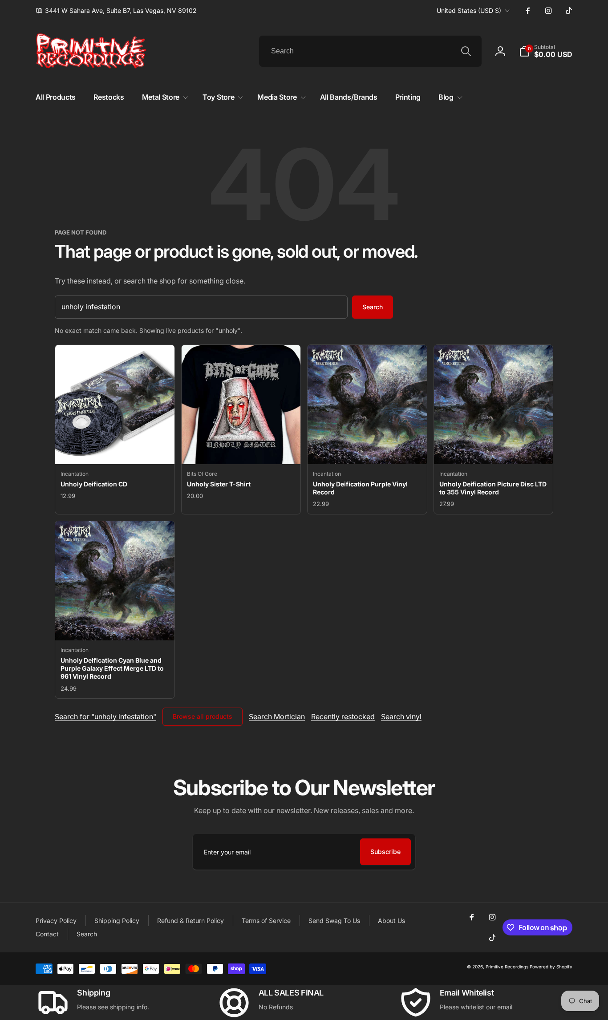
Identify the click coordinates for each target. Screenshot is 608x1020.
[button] (545, 51)
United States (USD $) (469, 10)
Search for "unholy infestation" (105, 716)
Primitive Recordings (507, 966)
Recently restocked (343, 716)
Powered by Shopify (551, 966)
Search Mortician (277, 716)
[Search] (466, 51)
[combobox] (370, 51)
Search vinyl (401, 716)
